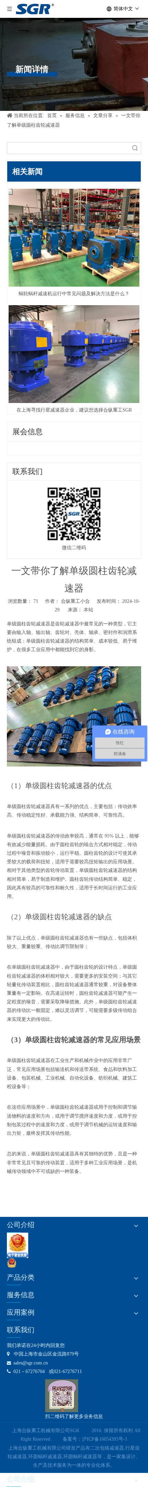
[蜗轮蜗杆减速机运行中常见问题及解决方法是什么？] (74, 238)
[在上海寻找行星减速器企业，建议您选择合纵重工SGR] (74, 354)
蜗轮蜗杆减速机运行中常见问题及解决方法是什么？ (74, 293)
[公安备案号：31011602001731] (12, 1263)
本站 (88, 609)
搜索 (135, 148)
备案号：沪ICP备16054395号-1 (95, 1439)
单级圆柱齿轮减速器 (28, 623)
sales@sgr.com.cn (27, 1362)
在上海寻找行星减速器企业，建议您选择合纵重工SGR (74, 410)
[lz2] (17, 1245)
